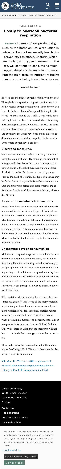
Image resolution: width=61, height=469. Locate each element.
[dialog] (30, 447)
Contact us (7, 408)
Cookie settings (12, 450)
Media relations (10, 412)
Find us (5, 402)
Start (3, 15)
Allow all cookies (14, 462)
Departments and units (14, 417)
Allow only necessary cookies (21, 456)
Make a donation (11, 421)
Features (13, 15)
